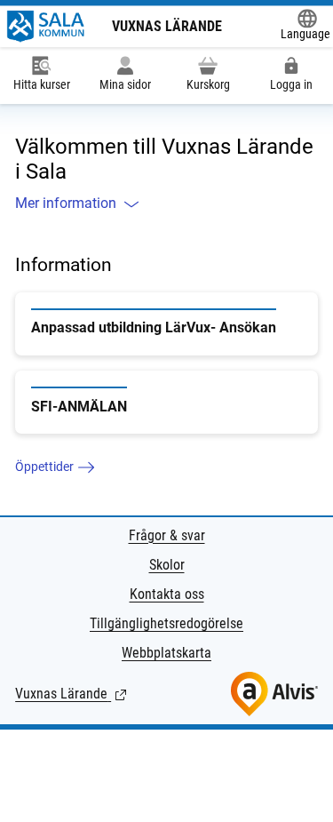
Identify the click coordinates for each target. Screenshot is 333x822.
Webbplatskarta (166, 652)
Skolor (167, 564)
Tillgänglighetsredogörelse (166, 623)
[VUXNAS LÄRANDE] (47, 26)
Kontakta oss (167, 594)
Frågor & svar (167, 535)
